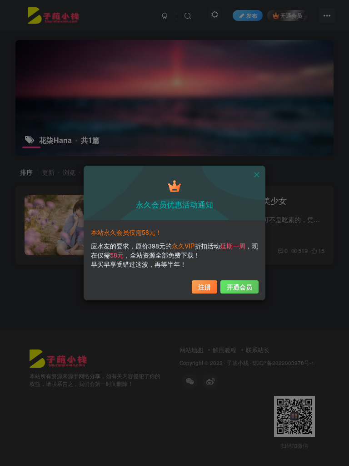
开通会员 (239, 286)
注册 (204, 286)
